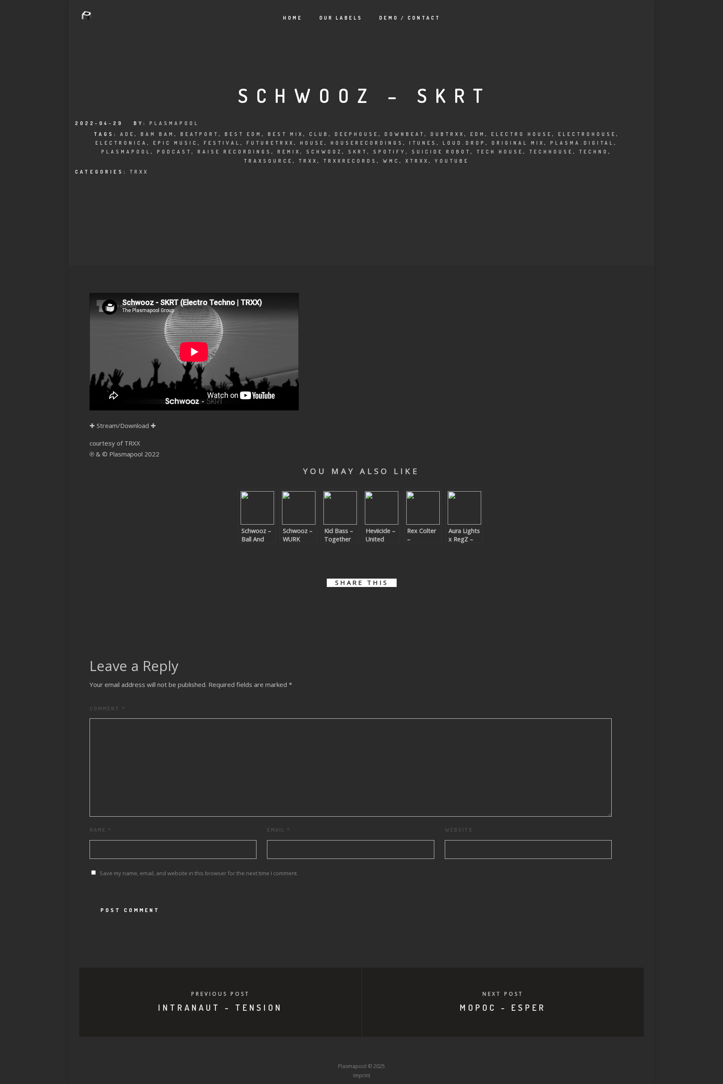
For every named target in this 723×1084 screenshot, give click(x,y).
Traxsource (268, 161)
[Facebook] (299, 1051)
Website (459, 829)
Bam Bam (157, 134)
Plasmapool (174, 123)
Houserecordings (367, 143)
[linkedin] (352, 606)
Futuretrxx (270, 143)
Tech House (500, 152)
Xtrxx (417, 161)
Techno (593, 152)
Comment (108, 708)
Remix (288, 152)
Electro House (521, 134)
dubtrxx (447, 134)
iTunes (423, 143)
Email (278, 829)
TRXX (139, 172)
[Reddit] (377, 1051)
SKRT (357, 152)
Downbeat (405, 134)
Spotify (389, 152)
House (312, 143)
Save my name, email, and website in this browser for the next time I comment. (199, 873)
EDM (477, 134)
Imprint (361, 1075)
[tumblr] (389, 606)
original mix (518, 143)
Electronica (121, 143)
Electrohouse (587, 134)
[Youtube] (361, 1051)
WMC (391, 161)
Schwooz (324, 152)
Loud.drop (464, 143)
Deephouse (357, 134)
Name (101, 829)
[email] (408, 606)
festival (222, 143)
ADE (127, 134)
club (319, 134)
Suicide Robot (441, 152)
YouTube (452, 161)
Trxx (308, 161)
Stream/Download (123, 425)
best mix (285, 134)
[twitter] (333, 606)
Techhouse (551, 152)
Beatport (199, 134)
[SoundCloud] (392, 1051)
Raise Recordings (234, 152)
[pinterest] (371, 606)
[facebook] (314, 606)
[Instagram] (346, 1051)
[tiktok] (423, 1051)
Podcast (174, 152)
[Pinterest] (408, 1051)
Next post (502, 993)
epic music (175, 143)
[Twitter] (315, 1051)
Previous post (220, 993)
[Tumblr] (330, 1051)
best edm (243, 134)
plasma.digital (582, 143)
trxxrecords (350, 161)
